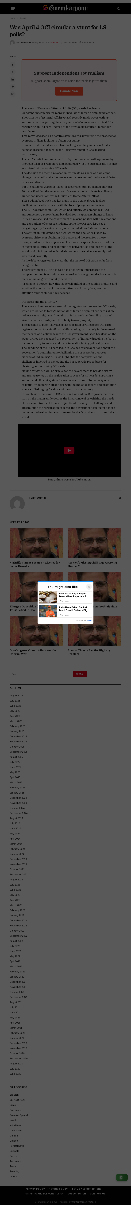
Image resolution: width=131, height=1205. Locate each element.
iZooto (89, 621)
